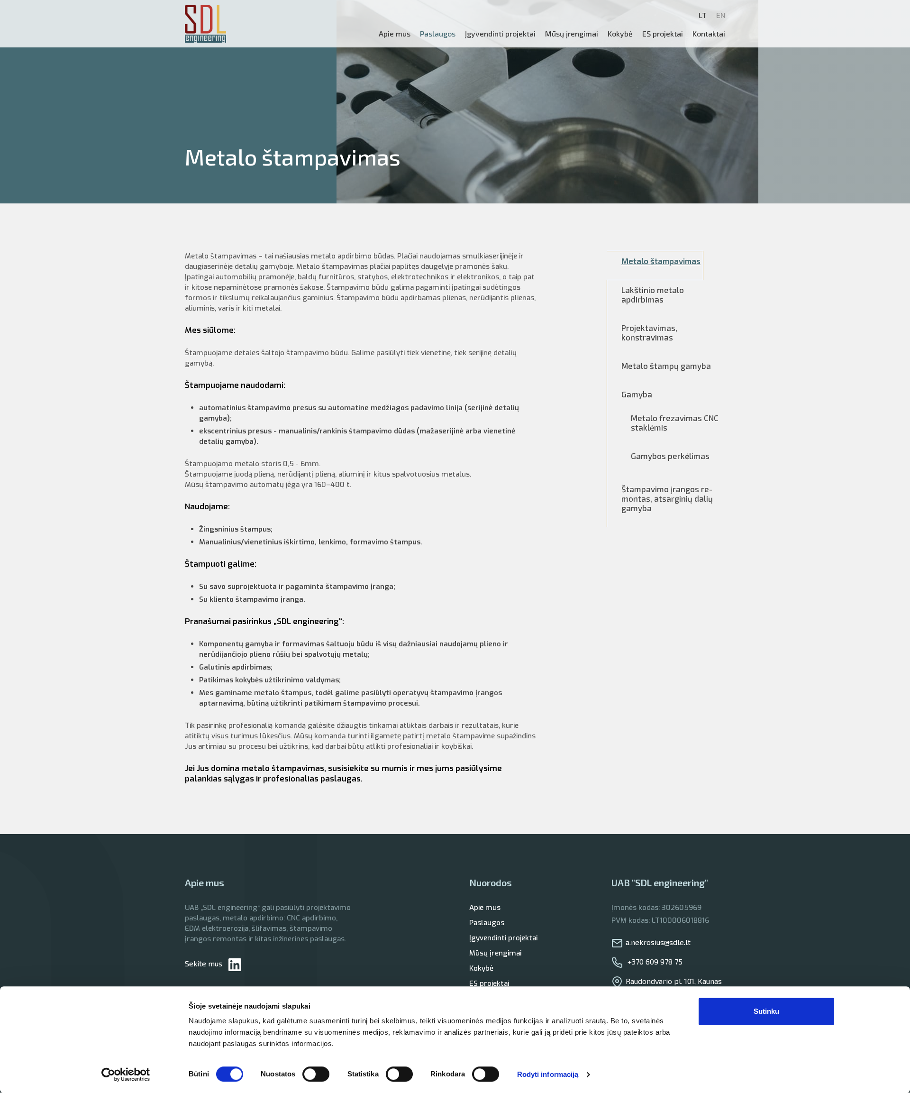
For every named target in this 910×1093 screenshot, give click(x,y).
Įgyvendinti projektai (503, 938)
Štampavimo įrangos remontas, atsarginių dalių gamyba (667, 498)
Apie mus (394, 33)
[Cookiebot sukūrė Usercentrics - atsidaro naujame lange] (125, 1074)
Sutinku (766, 1011)
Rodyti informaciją (548, 1074)
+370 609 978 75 (654, 961)
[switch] (315, 1074)
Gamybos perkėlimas (670, 455)
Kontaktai (708, 33)
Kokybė (620, 33)
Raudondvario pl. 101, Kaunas (674, 980)
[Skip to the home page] (205, 24)
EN (720, 15)
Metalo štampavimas (661, 261)
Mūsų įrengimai (571, 33)
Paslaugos (486, 923)
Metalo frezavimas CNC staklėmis (675, 422)
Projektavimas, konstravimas (649, 332)
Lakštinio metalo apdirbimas (652, 294)
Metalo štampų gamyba (666, 365)
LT (703, 15)
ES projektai (662, 33)
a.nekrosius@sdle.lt (658, 941)
